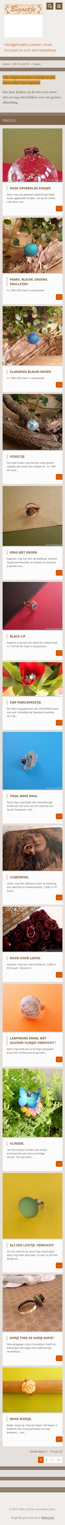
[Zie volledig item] (32, 181)
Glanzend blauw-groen (30, 372)
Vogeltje (17, 456)
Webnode (47, 1518)
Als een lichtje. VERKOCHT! (32, 1245)
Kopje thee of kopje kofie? (32, 1338)
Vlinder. (17, 1143)
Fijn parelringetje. (26, 702)
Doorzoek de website (49, 6)
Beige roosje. (21, 1419)
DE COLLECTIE (21, 64)
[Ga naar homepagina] (32, 21)
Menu (58, 6)
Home (6, 64)
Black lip (17, 636)
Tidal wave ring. (24, 796)
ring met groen (23, 552)
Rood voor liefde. (25, 958)
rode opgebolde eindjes (30, 188)
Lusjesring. (19, 877)
